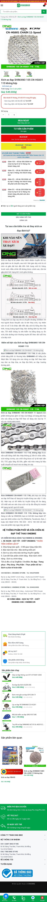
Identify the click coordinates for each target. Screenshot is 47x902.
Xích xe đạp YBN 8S (8, 777)
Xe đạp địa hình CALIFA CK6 (21, 685)
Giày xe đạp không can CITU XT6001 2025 (27, 675)
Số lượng (4, 111)
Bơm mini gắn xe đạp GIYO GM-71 (24, 695)
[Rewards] (6, 896)
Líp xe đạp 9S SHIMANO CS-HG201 (24, 705)
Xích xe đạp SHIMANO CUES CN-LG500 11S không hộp (34, 772)
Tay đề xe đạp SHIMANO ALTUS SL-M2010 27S (28, 724)
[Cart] (44, 6)
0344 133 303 (18, 654)
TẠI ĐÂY (30, 104)
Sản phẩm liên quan (11, 737)
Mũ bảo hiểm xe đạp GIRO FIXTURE (24, 714)
